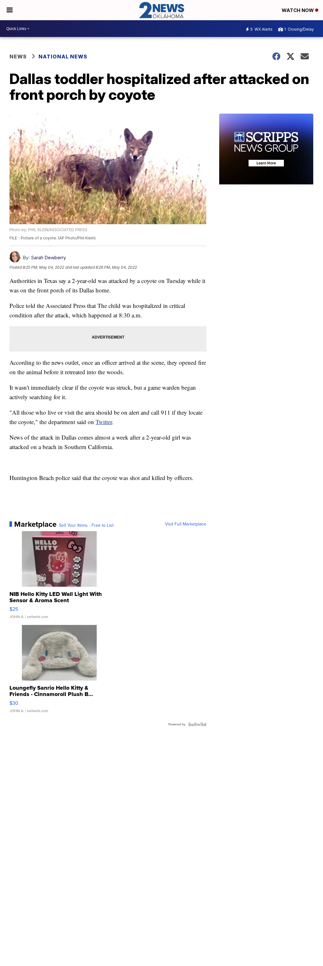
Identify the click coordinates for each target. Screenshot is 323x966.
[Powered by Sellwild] (197, 724)
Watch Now (298, 10)
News (18, 56)
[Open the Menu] (10, 10)
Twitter (104, 422)
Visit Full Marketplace (185, 524)
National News (62, 56)
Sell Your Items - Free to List (86, 525)
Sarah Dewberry (48, 258)
